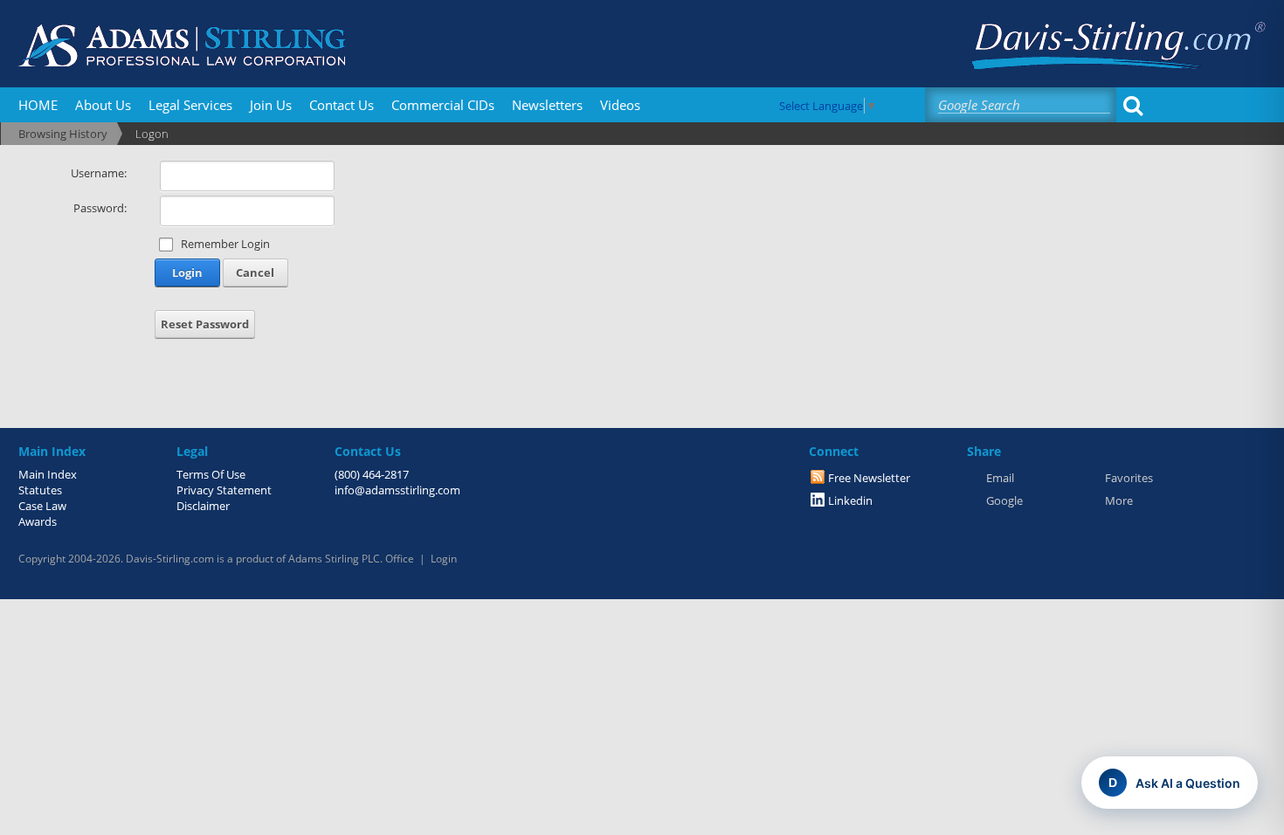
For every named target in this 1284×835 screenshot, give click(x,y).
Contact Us (341, 105)
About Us (103, 105)
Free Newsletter (869, 478)
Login (187, 272)
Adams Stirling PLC (334, 558)
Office (399, 558)
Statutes (40, 490)
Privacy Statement (224, 490)
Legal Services (190, 105)
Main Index (47, 474)
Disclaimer (203, 506)
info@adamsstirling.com (397, 490)
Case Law (42, 506)
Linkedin (850, 500)
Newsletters (547, 105)
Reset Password (205, 324)
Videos (620, 105)
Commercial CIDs (442, 105)
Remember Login (225, 244)
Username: (99, 173)
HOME (38, 105)
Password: (100, 208)
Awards (37, 521)
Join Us (271, 105)
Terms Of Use (210, 474)
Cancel (255, 272)
